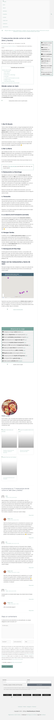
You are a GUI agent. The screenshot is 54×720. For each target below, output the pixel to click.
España (10, 46)
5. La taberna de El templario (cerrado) (11, 78)
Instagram (29, 706)
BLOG (4, 4)
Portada (3, 46)
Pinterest (34, 706)
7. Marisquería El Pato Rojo (9, 81)
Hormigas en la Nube (31, 714)
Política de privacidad (16, 662)
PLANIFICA (5, 14)
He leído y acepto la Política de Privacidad (13, 684)
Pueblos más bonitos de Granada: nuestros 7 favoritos (8, 451)
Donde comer (12, 43)
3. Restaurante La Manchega (9, 74)
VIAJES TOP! (5, 20)
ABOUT (4, 7)
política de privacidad (33, 689)
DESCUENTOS (5, 26)
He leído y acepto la (12, 662)
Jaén (14, 50)
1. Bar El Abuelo (7, 71)
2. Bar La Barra (7, 73)
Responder (31, 515)
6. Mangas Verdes (7, 79)
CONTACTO (5, 23)
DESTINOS (5, 11)
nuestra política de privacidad (17, 659)
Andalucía (14, 46)
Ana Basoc (43, 714)
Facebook (20, 706)
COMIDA (4, 17)
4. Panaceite (6, 76)
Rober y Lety (10, 518)
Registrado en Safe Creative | (15, 714)
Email (28, 679)
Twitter (24, 706)
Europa (6, 46)
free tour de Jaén (12, 166)
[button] (51, 14)
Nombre (4, 679)
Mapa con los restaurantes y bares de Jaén (10, 82)
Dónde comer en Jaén (6, 70)
